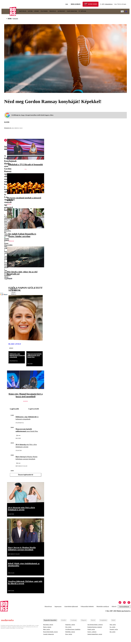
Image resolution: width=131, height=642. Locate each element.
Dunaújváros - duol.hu (70, 624)
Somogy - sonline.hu (92, 631)
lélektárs (19, 450)
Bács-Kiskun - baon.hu (48, 624)
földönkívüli (13, 361)
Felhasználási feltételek (87, 606)
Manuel (25, 401)
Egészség (15, 18)
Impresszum (58, 606)
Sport (36, 11)
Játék (66, 4)
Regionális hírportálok (50, 620)
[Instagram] (124, 602)
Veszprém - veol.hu (114, 629)
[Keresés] (122, 11)
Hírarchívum (48, 606)
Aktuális (22, 11)
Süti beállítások (124, 606)
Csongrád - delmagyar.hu (48, 634)
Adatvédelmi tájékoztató (71, 606)
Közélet (63, 620)
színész (9, 204)
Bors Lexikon (75, 4)
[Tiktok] (120, 602)
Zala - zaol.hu (112, 631)
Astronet (61, 11)
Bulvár (93, 620)
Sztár (30, 11)
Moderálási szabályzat (103, 606)
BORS (10, 18)
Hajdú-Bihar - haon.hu (70, 631)
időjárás (9, 278)
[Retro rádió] (86, 4)
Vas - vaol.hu (112, 627)
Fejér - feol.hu (68, 627)
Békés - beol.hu (46, 629)
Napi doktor (72, 11)
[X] (5, 140)
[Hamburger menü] (5, 11)
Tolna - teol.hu (113, 624)
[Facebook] (129, 602)
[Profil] (126, 11)
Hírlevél (114, 606)
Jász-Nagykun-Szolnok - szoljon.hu (95, 624)
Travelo (52, 11)
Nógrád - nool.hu (91, 629)
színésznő (11, 348)
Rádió (113, 620)
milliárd (30, 363)
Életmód (44, 11)
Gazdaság (73, 620)
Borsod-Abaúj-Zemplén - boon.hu (50, 631)
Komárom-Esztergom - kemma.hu (95, 627)
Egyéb (6, 122)
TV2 (26, 169)
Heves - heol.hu (68, 634)
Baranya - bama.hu (47, 627)
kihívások (11, 590)
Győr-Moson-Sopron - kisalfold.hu (72, 629)
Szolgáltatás (103, 620)
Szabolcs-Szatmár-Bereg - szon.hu (95, 634)
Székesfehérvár (107, 4)
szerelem (11, 241)
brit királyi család (21, 466)
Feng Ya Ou (11, 573)
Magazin (83, 620)
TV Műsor (82, 11)
